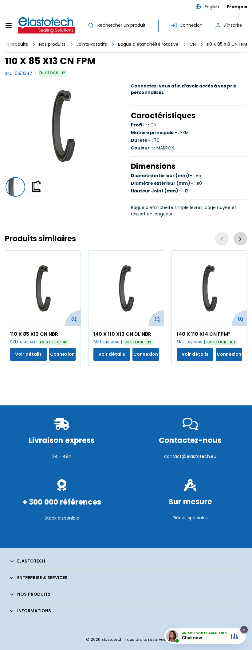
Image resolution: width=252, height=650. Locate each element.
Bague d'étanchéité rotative (148, 44)
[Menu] (8, 25)
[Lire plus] (62, 471)
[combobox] (122, 25)
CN (193, 44)
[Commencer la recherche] (91, 25)
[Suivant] (240, 239)
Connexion (62, 354)
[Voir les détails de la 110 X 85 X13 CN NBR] (43, 288)
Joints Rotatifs (92, 44)
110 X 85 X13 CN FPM (227, 44)
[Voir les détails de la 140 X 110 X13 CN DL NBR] (126, 288)
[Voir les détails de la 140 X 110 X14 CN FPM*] (209, 288)
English (212, 7)
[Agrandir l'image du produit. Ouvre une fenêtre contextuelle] (73, 318)
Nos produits (52, 44)
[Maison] (46, 25)
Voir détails (28, 354)
